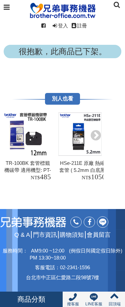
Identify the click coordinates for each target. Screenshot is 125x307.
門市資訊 (45, 234)
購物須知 (72, 234)
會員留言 (99, 234)
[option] (29, 147)
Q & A (22, 234)
